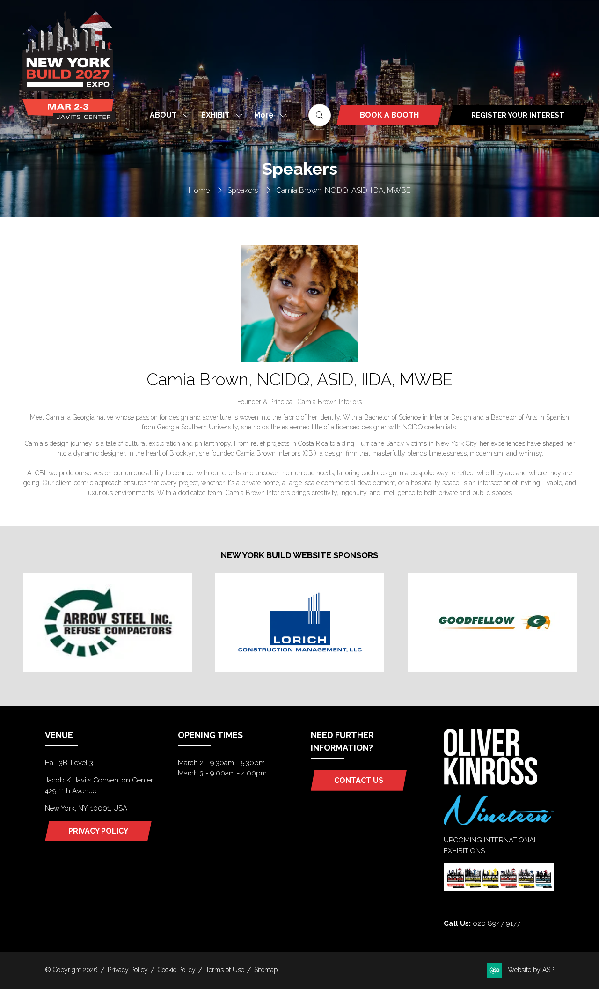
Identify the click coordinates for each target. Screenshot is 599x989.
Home (199, 190)
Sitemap (266, 970)
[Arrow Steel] (107, 622)
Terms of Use (224, 970)
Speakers (242, 190)
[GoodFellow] (492, 622)
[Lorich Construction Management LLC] (299, 622)
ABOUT (163, 115)
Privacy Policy (128, 970)
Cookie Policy (177, 970)
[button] (267, 115)
